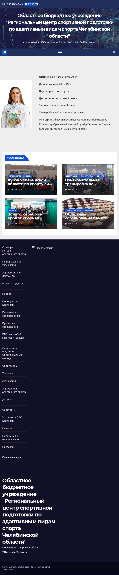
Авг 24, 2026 (74, 189)
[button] (114, 52)
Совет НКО (8, 410)
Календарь (8, 305)
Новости (27, 176)
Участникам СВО (12, 417)
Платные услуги (11, 457)
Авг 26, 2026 (16, 189)
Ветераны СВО (72, 176)
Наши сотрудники (12, 283)
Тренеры (7, 373)
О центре (7, 247)
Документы (8, 399)
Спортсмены (9, 366)
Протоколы (8, 447)
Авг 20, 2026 (74, 224)
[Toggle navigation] (60, 52)
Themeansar (7, 570)
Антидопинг (9, 381)
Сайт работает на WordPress (16, 567)
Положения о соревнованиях (79, 210)
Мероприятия (15, 176)
